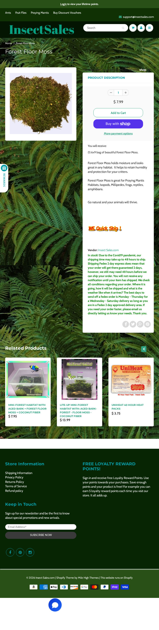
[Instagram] (30, 552)
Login (63, 4)
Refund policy (14, 491)
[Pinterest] (20, 552)
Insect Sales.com (108, 250)
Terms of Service (16, 486)
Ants (8, 13)
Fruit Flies (20, 13)
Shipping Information (18, 473)
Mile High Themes (88, 577)
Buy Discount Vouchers (67, 13)
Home (8, 43)
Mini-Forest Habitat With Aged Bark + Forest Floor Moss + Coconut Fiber (27, 408)
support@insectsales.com (138, 17)
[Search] (123, 28)
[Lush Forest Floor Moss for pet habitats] (40, 103)
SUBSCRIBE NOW (41, 535)
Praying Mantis (40, 13)
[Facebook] (10, 552)
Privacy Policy (14, 477)
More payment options (118, 133)
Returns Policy (14, 482)
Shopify (60, 577)
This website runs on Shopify (116, 577)
